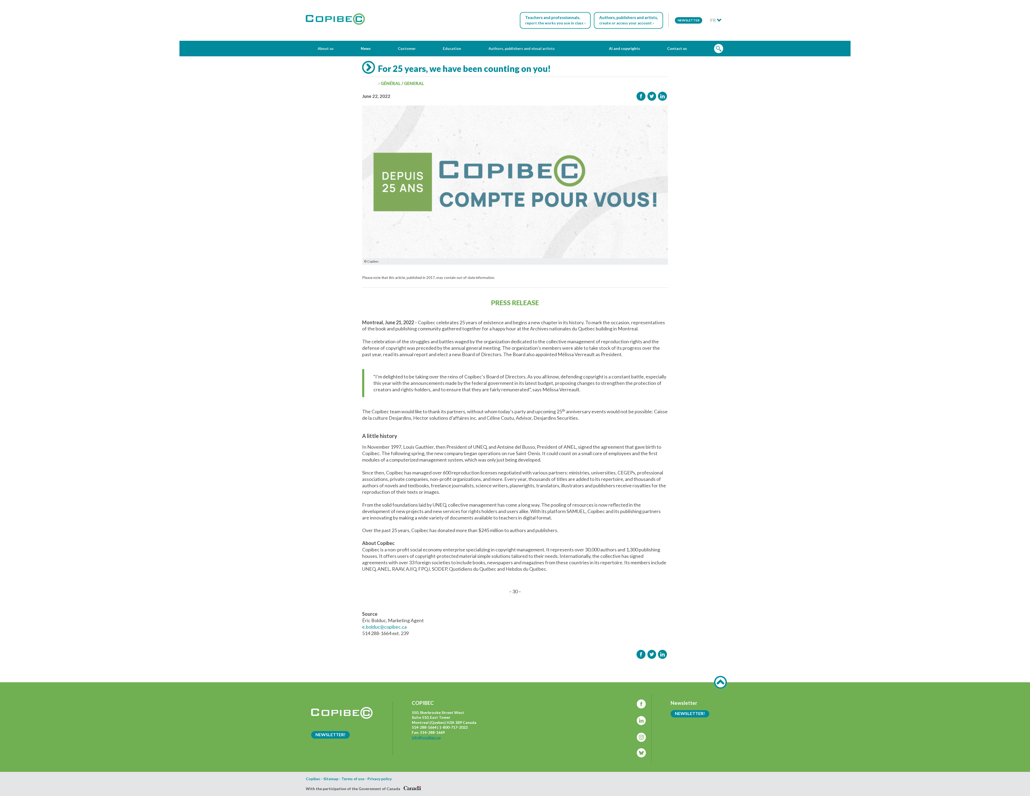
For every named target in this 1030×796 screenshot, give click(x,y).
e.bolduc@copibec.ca (384, 627)
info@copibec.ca (426, 737)
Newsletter (689, 20)
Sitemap (330, 779)
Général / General (402, 83)
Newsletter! (330, 734)
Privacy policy (379, 779)
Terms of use (352, 779)
